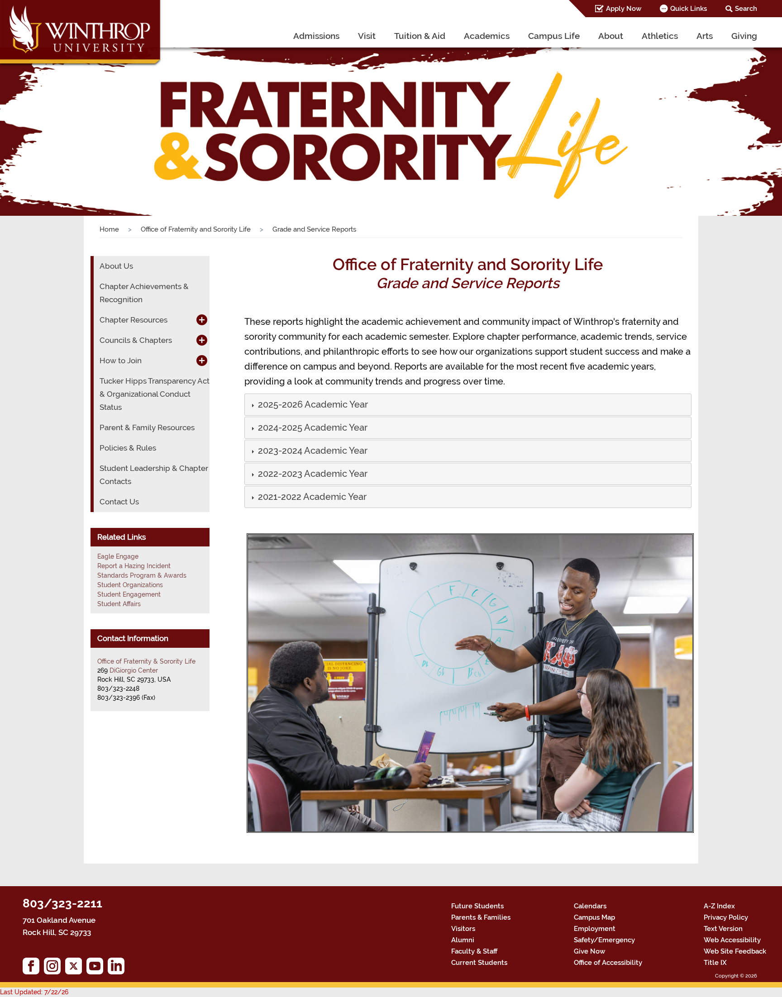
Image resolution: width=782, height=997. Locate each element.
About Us (116, 266)
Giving (744, 36)
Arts (704, 36)
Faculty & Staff (474, 951)
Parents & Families (480, 917)
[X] (75, 968)
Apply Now (623, 9)
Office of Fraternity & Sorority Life (146, 661)
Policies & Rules (128, 447)
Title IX (715, 963)
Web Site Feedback (735, 951)
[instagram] (54, 968)
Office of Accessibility (608, 963)
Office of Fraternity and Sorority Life (196, 229)
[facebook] (33, 968)
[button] (312, 405)
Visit (367, 36)
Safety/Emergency (604, 940)
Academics (487, 36)
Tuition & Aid (419, 36)
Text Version (723, 929)
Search (746, 9)
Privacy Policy (726, 917)
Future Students (477, 906)
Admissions (316, 36)
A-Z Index (719, 906)
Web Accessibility (732, 940)
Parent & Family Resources (147, 427)
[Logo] (81, 34)
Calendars (590, 906)
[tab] (468, 405)
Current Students (479, 963)
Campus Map (594, 917)
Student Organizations (130, 585)
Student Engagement (129, 594)
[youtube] (97, 968)
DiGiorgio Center (134, 670)
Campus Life (554, 36)
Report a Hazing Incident (134, 566)
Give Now (589, 951)
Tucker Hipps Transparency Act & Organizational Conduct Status (155, 394)
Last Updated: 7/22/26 (34, 992)
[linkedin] (118, 968)
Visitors (463, 929)
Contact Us (119, 501)
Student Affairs (119, 604)
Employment (594, 929)
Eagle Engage (117, 556)
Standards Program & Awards (141, 575)
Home (109, 229)
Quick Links (688, 9)
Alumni (462, 940)
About (610, 36)
